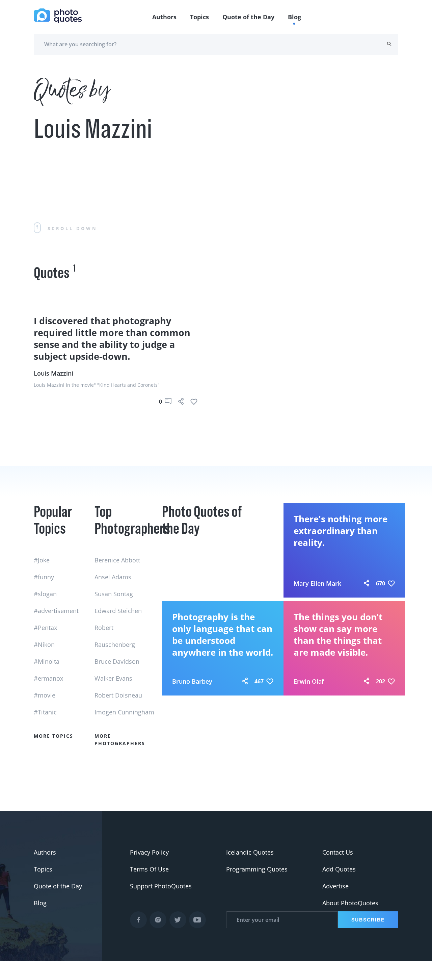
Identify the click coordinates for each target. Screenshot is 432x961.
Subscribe (368, 919)
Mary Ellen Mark (317, 583)
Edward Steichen (118, 611)
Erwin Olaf (309, 681)
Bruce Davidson (116, 661)
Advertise (335, 886)
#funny (44, 577)
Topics (199, 17)
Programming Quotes (257, 869)
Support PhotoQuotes (161, 886)
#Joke (42, 560)
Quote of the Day (248, 17)
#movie (44, 695)
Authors (164, 17)
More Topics (53, 736)
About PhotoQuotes (350, 903)
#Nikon (44, 644)
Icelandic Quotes (250, 852)
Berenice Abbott (117, 560)
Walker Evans (113, 678)
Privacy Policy (149, 852)
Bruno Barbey (192, 681)
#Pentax (45, 628)
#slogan (45, 594)
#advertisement (56, 611)
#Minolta (46, 661)
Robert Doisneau (118, 695)
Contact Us (337, 852)
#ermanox (48, 678)
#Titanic (45, 712)
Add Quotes (339, 869)
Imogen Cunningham (124, 712)
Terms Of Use (149, 869)
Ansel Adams (112, 577)
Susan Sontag (113, 594)
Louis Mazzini (53, 373)
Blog (294, 17)
